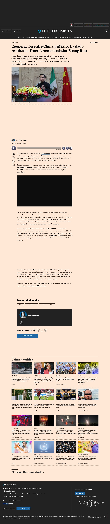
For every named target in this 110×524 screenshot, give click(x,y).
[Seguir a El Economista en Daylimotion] (102, 502)
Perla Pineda (23, 140)
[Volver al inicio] (35, 485)
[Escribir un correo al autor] (21, 322)
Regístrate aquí (80, 493)
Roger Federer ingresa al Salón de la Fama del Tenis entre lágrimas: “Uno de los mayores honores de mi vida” (22, 406)
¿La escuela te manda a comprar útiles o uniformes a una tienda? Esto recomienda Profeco (87, 458)
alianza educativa (67, 37)
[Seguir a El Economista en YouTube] (91, 502)
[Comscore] (94, 517)
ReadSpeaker (58, 149)
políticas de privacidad (91, 496)
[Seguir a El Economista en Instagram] (98, 502)
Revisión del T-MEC (55, 37)
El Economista (17, 488)
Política (58, 375)
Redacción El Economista (84, 410)
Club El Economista (36, 488)
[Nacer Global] (8, 504)
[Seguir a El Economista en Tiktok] (95, 505)
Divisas (90, 37)
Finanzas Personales (83, 454)
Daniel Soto (82, 384)
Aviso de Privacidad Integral (32, 494)
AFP (13, 384)
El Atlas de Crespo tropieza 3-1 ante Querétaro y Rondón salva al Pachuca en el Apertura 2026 (44, 405)
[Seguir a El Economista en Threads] (91, 505)
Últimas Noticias (23, 37)
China (20, 305)
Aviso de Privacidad (17, 494)
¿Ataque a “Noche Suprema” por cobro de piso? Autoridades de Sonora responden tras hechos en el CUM (43, 433)
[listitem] (14, 148)
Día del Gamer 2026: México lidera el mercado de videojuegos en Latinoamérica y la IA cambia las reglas (21, 433)
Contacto (43, 494)
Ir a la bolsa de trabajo (23, 508)
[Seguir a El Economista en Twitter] (83, 502)
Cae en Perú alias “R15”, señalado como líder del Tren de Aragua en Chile (65, 405)
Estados (80, 375)
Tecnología (15, 428)
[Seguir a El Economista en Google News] (87, 505)
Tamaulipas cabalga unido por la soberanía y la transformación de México (65, 379)
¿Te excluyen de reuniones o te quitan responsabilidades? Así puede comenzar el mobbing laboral (66, 432)
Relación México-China (47, 305)
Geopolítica (15, 42)
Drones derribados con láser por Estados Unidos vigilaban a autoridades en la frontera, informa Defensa (88, 433)
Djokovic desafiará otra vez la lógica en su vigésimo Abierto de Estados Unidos (21, 458)
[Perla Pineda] (13, 140)
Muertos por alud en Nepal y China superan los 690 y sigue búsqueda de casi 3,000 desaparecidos (21, 379)
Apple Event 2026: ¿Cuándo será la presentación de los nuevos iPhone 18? (44, 458)
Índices (84, 37)
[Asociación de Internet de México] (105, 517)
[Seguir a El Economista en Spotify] (95, 502)
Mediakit (12, 491)
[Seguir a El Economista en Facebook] (80, 502)
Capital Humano (60, 428)
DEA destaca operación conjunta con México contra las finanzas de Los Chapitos (87, 405)
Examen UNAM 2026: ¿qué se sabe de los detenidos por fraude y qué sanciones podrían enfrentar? (65, 458)
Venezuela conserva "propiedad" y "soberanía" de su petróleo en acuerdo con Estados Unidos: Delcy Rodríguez (44, 380)
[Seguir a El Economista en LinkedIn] (87, 502)
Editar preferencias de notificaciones (13, 496)
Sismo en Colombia (43, 37)
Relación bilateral (31, 305)
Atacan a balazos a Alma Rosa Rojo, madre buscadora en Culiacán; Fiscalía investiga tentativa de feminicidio (88, 380)
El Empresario (26, 488)
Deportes (14, 402)
